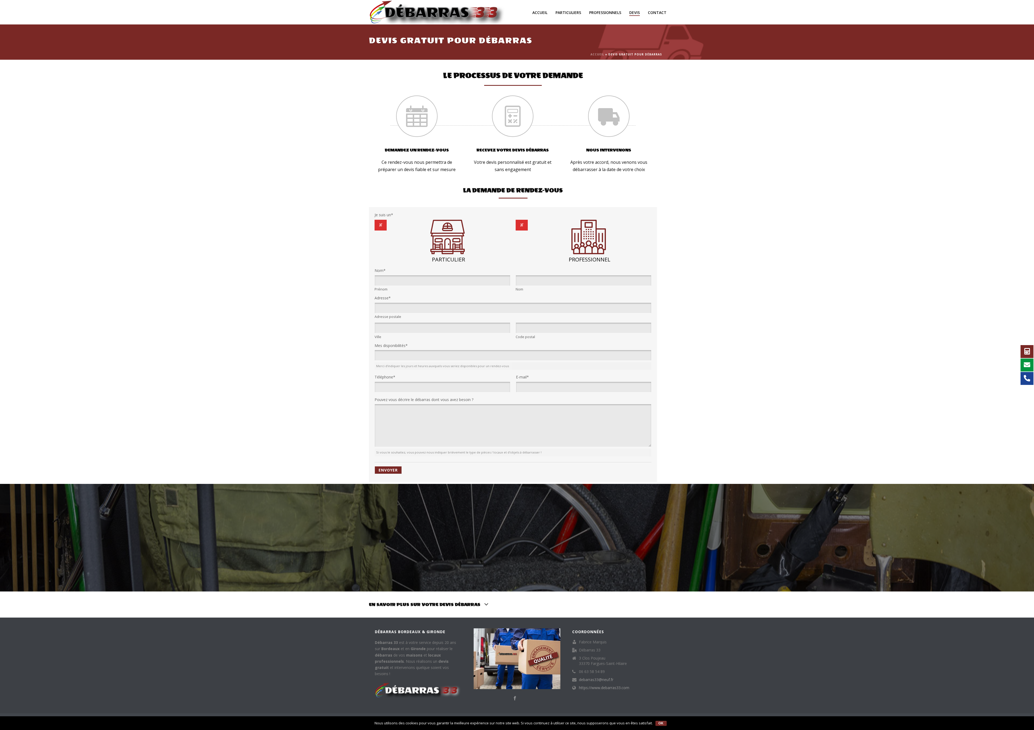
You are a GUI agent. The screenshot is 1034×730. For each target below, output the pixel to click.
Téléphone (385, 377)
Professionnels (605, 12)
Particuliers (568, 12)
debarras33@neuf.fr (596, 679)
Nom (380, 270)
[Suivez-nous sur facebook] (515, 698)
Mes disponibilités (391, 345)
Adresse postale (388, 316)
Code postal (525, 337)
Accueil (539, 12)
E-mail (522, 377)
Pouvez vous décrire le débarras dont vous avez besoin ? (424, 399)
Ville (378, 337)
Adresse (383, 297)
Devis (634, 12)
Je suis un (384, 214)
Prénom (381, 289)
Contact (657, 12)
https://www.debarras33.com (604, 687)
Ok (661, 723)
